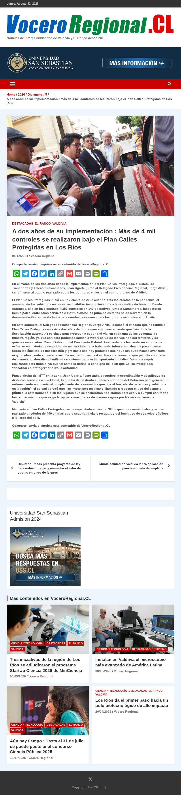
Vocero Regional (43, 256)
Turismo (160, 649)
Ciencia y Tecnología (27, 643)
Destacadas (22, 223)
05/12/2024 (20, 256)
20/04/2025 (103, 711)
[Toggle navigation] (12, 84)
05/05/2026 (18, 676)
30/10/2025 (103, 671)
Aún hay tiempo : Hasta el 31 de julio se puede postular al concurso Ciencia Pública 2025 (47, 746)
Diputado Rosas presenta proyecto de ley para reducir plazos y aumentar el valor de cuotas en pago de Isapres (49, 468)
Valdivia (59, 223)
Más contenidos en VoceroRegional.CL (50, 598)
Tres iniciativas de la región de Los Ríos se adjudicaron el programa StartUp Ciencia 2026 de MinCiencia (46, 665)
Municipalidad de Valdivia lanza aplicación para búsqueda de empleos (131, 466)
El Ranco (43, 223)
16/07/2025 (18, 758)
